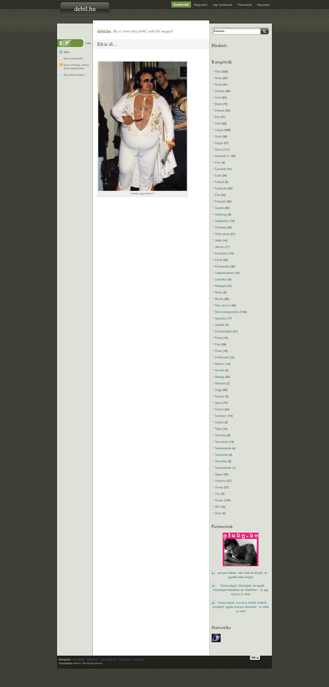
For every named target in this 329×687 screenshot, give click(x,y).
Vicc (217, 493)
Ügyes (219, 474)
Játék (218, 240)
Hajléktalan (222, 221)
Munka (219, 299)
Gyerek (219, 208)
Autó (218, 97)
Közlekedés (222, 266)
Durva (218, 149)
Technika (220, 435)
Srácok (219, 409)
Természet (221, 441)
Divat (66, 65)
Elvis (66, 74)
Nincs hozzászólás (73, 58)
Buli (217, 117)
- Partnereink (124, 659)
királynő (80, 74)
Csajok (219, 130)
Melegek (220, 286)
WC (217, 506)
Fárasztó (220, 201)
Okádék (219, 325)
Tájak (218, 428)
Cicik (218, 123)
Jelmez (85, 65)
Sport (218, 403)
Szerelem (221, 415)
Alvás (218, 78)
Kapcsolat (263, 4)
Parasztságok (223, 331)
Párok (218, 338)
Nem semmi (222, 305)
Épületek (220, 169)
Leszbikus (221, 279)
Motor (218, 292)
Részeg (219, 377)
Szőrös (219, 422)
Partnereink (244, 4)
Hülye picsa (222, 234)
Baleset (219, 110)
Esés (218, 175)
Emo (218, 162)
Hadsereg (221, 214)
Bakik (218, 104)
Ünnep (219, 487)
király (72, 74)
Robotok (220, 383)
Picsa (218, 351)
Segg (218, 390)
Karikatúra (221, 253)
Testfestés (221, 454)
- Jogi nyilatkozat (107, 659)
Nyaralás (220, 318)
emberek (220, 156)
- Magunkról (91, 659)
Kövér (218, 260)
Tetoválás (221, 461)
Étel (217, 195)
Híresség (75, 65)
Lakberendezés (224, 273)
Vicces (219, 500)
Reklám (219, 364)
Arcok (218, 84)
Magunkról (200, 4)
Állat (218, 71)
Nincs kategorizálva (74, 68)
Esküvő (219, 182)
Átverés (219, 91)
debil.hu (85, 8)
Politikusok (222, 357)
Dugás (219, 143)
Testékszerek (223, 448)
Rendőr (219, 370)
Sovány (219, 396)
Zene (218, 513)
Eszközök (221, 188)
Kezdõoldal (181, 4)
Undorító (220, 480)
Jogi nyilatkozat (222, 4)
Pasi (217, 344)
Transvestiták (223, 467)
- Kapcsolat (137, 659)
